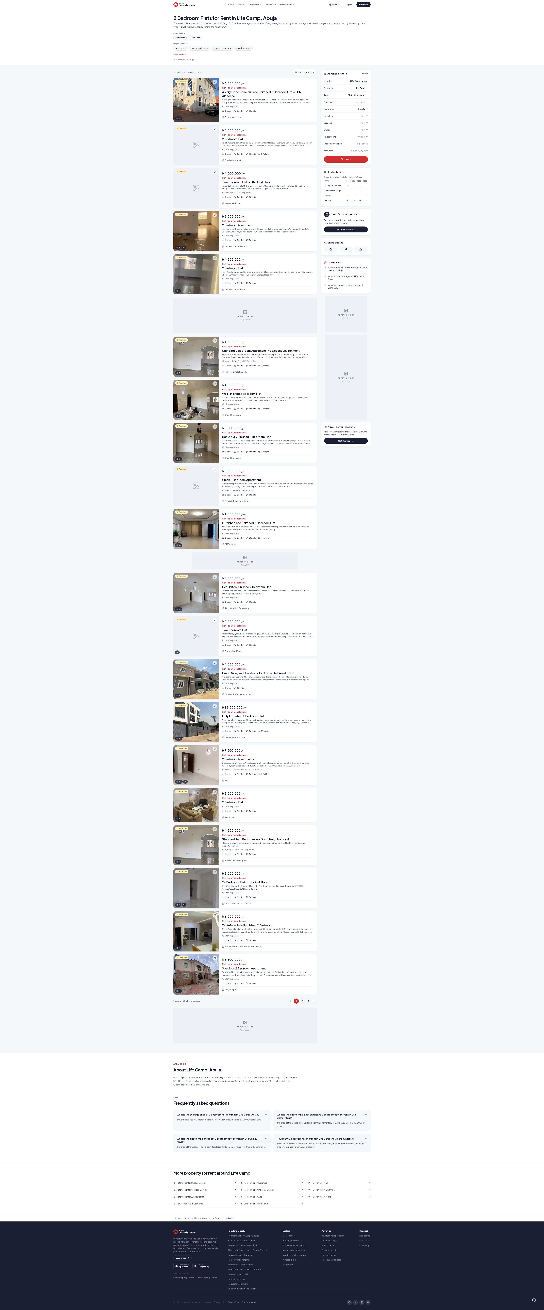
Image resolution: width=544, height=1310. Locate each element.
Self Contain (181, 38)
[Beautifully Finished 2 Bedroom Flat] (245, 443)
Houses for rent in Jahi (238, 1274)
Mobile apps (365, 1245)
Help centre (364, 1235)
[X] (355, 1302)
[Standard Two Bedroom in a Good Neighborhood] (245, 845)
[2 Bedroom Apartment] (245, 231)
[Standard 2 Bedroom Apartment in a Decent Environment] (245, 357)
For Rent (187, 1218)
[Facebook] (349, 1302)
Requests (269, 4)
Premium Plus (328, 1245)
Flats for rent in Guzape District (242, 1240)
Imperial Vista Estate (222, 48)
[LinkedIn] (361, 1302)
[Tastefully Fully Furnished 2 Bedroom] (245, 931)
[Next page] (314, 1001)
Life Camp (215, 1218)
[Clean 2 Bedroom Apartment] (245, 486)
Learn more (181, 1258)
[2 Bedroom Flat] (245, 145)
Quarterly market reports (294, 1255)
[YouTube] (368, 1302)
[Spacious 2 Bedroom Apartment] (245, 974)
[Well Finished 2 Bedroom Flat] (245, 400)
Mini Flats (196, 38)
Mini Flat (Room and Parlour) (336, 186)
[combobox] (352, 81)
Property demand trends (293, 1245)
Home (177, 1218)
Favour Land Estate (199, 48)
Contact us (364, 1240)
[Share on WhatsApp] (361, 249)
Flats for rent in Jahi (236, 1279)
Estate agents (288, 1235)
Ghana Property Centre (206, 1277)
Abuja (204, 1218)
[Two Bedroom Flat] (245, 636)
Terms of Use (233, 1302)
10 (347, 201)
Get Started (344, 441)
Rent (240, 4)
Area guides (287, 1264)
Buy (230, 4)
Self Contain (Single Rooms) (336, 191)
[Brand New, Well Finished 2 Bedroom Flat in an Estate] (245, 679)
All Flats (328, 201)
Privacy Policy (220, 1302)
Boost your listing (330, 1250)
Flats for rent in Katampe (239, 1259)
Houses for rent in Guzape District (243, 1235)
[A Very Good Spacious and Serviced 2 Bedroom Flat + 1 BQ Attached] (245, 100)
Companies (253, 4)
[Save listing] (214, 82)
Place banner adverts (331, 1259)
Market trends (286, 4)
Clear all (364, 73)
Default (304, 72)
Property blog (289, 1259)
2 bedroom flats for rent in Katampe (244, 1269)
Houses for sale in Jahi (238, 1284)
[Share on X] (346, 249)
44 (353, 201)
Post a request (347, 229)
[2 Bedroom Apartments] (245, 765)
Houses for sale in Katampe (240, 1264)
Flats (196, 1218)
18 (360, 201)
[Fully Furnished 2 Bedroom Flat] (245, 722)
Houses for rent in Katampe (240, 1255)
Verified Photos (329, 1255)
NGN (334, 4)
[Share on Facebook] (331, 249)
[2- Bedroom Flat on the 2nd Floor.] (245, 888)
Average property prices (293, 1250)
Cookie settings (249, 1302)
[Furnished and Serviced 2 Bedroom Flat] (245, 529)
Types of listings (329, 1240)
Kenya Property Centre (183, 1277)
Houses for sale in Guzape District (243, 1245)
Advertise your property (333, 1235)
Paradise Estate (243, 48)
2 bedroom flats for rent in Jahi (242, 1288)
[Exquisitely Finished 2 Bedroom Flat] (245, 593)
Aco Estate (181, 48)
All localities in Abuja (185, 60)
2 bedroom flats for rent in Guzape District (247, 1250)
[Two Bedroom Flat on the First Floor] (245, 188)
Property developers (292, 1240)
